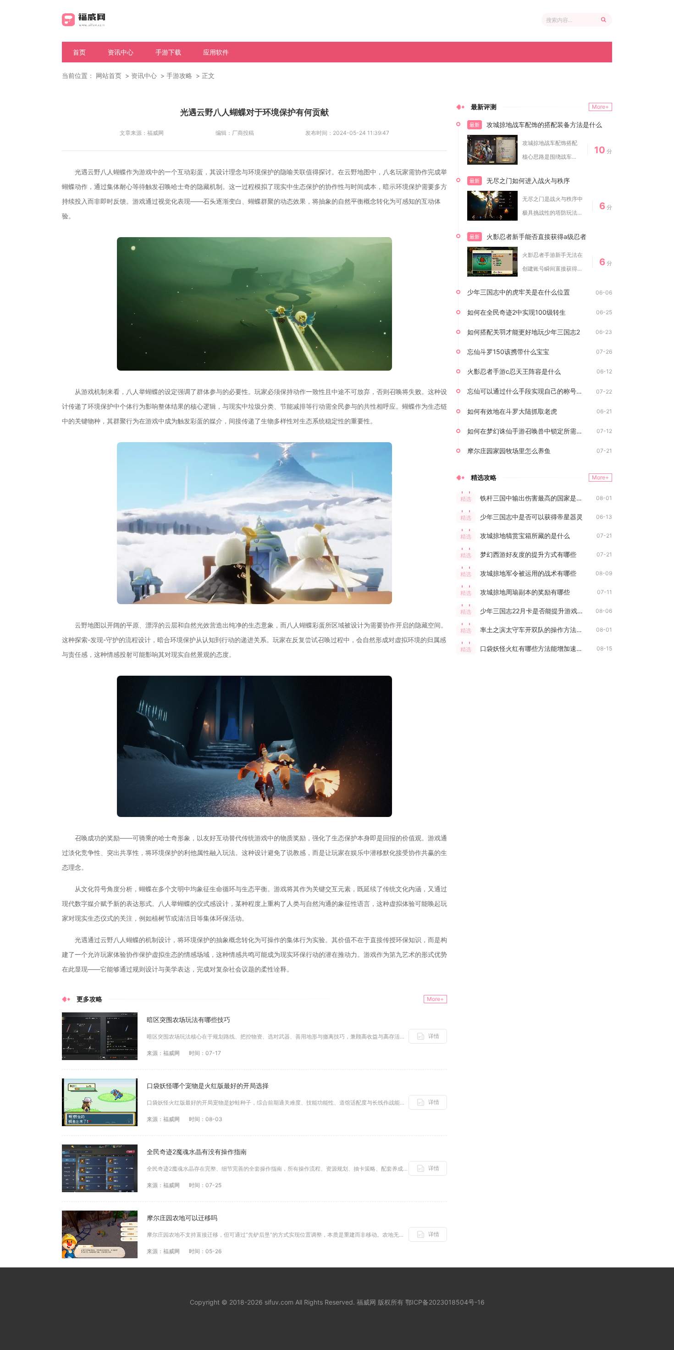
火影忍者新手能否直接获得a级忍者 (536, 236)
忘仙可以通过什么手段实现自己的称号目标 (528, 391)
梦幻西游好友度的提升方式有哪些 (528, 554)
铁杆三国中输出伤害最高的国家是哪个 (534, 498)
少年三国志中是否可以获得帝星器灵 (531, 517)
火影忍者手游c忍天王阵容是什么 (514, 371)
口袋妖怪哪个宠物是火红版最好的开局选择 (208, 1085)
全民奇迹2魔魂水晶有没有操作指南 (197, 1152)
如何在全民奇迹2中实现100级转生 (516, 312)
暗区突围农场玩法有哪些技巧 (188, 1019)
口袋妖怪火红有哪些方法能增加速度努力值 (538, 648)
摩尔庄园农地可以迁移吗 (182, 1218)
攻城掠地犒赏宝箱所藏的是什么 (525, 535)
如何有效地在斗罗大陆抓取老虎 (512, 411)
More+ (435, 998)
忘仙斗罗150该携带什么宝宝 (508, 352)
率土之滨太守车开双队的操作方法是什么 (538, 629)
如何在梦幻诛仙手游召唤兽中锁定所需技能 (528, 431)
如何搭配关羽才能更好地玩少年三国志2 (523, 332)
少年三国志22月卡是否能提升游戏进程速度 (538, 611)
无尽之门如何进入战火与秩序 (528, 180)
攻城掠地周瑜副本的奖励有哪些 (525, 592)
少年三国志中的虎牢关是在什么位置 (518, 292)
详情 (433, 1036)
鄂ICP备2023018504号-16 (445, 1302)
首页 (79, 52)
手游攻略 (179, 75)
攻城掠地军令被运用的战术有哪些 (528, 573)
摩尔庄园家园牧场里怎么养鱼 (509, 451)
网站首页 (109, 75)
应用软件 (216, 52)
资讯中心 (120, 52)
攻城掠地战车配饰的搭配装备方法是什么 (544, 124)
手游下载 (168, 52)
